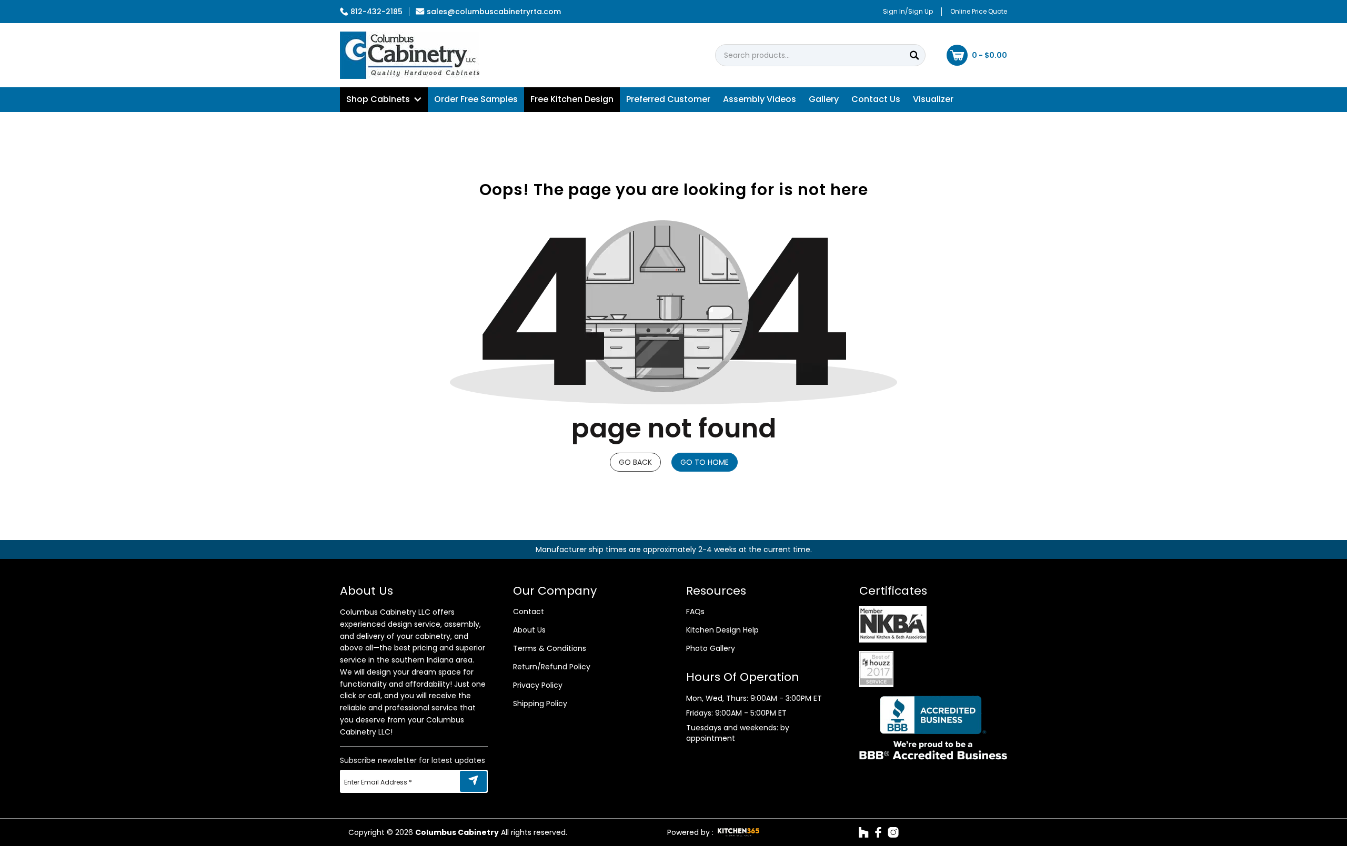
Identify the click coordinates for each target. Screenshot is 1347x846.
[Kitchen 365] (738, 832)
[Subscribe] (473, 781)
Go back (635, 462)
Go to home (704, 462)
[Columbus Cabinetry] (409, 55)
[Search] (914, 55)
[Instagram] (893, 832)
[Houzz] (864, 832)
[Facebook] (878, 832)
